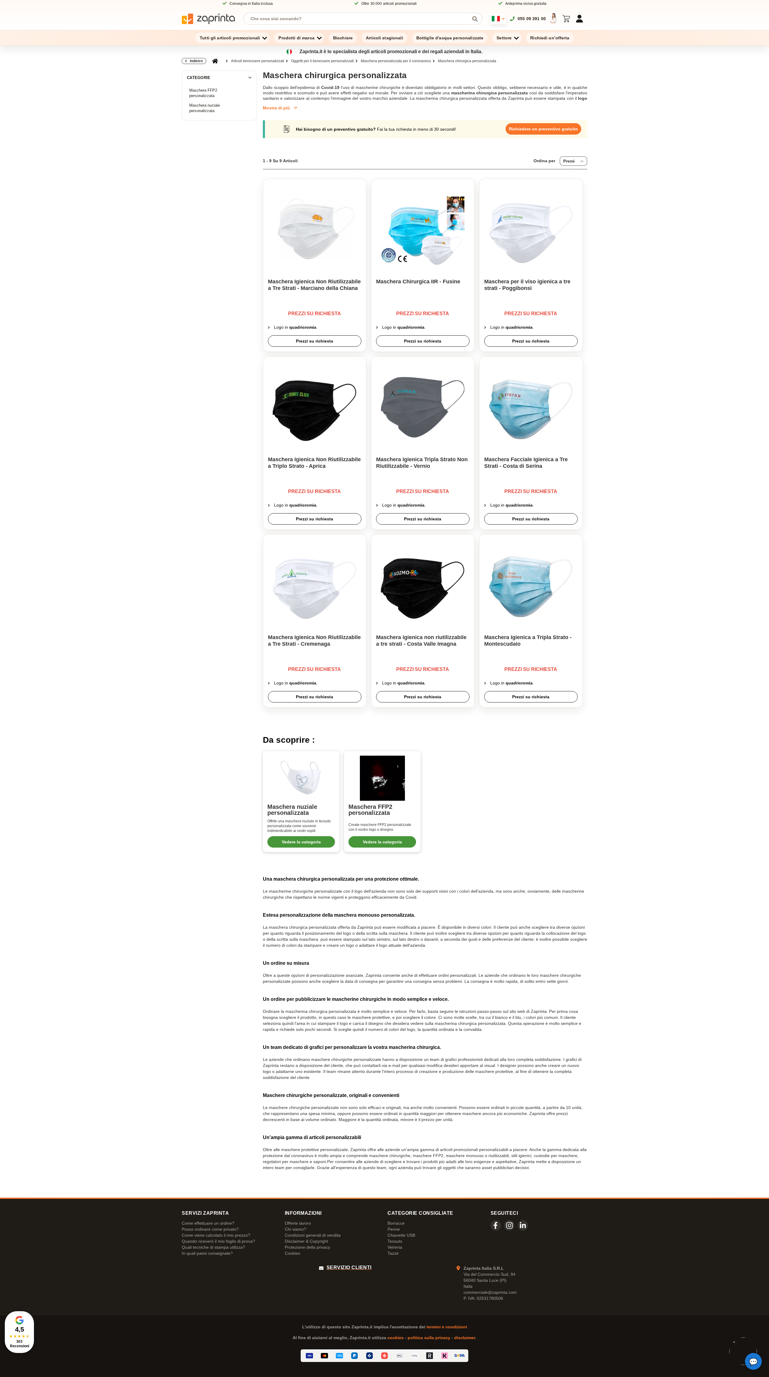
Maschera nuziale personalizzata (204, 108)
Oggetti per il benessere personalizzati (322, 61)
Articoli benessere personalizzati (257, 61)
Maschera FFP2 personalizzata (203, 93)
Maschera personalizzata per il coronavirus (396, 61)
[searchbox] (358, 18)
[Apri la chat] (753, 1361)
